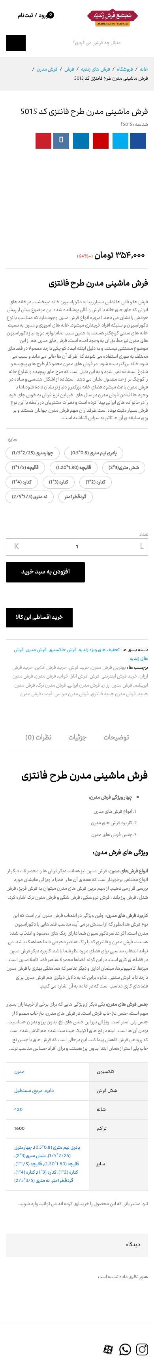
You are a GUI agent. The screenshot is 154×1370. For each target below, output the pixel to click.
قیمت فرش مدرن (36, 694)
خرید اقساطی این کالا (39, 617)
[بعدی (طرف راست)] (140, 685)
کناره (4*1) (25, 1172)
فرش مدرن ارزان (117, 685)
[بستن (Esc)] (145, 8)
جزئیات (77, 738)
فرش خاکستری (63, 650)
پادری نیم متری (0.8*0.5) (57, 1147)
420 (18, 1109)
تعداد (143, 534)
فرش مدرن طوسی (71, 694)
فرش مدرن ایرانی (84, 685)
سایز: (12, 439)
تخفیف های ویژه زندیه (99, 650)
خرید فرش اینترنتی (119, 676)
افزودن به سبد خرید (45, 572)
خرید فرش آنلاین (51, 667)
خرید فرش (79, 667)
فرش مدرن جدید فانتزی (113, 694)
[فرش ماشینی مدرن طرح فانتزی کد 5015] (138, 141)
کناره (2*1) (68, 1172)
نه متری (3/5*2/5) (32, 1180)
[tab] (116, 741)
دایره (49, 1090)
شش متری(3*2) (30, 1156)
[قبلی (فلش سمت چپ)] (14, 685)
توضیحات (116, 738)
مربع (38, 1090)
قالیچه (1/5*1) (28, 1164)
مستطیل (22, 1090)
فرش (95, 676)
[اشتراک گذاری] (128, 8)
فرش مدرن (36, 650)
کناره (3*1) (46, 1172)
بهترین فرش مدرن (108, 667)
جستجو (16, 43)
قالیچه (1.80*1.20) (61, 1164)
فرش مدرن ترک (51, 685)
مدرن (19, 1072)
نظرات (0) (38, 738)
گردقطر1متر (62, 1180)
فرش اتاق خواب (73, 676)
